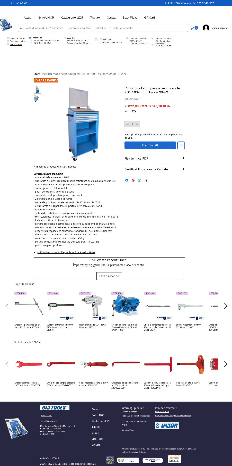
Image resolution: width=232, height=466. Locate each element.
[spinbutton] (132, 124)
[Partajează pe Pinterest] (133, 180)
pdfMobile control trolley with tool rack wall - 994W (66, 252)
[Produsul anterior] (7, 306)
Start (37, 74)
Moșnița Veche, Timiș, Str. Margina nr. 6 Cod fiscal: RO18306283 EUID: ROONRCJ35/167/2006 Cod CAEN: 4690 (57, 430)
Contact (95, 433)
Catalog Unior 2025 (101, 421)
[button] (194, 28)
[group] (116, 313)
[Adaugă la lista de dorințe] (181, 145)
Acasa (95, 409)
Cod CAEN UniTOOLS (49, 458)
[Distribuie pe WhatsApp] (140, 180)
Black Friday (97, 439)
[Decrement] (127, 124)
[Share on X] (146, 180)
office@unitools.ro (180, 3)
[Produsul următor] (225, 306)
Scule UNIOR (98, 415)
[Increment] (137, 124)
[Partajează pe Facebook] (127, 180)
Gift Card (96, 445)
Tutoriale (96, 427)
